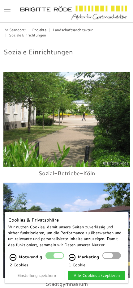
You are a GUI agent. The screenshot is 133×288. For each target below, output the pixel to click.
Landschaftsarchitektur (73, 29)
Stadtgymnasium (66, 283)
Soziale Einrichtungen (27, 34)
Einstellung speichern (36, 275)
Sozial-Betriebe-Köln (66, 173)
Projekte (39, 29)
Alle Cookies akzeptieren (97, 275)
